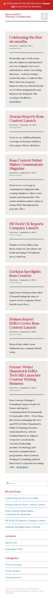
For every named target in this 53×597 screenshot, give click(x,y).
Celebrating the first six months (25, 39)
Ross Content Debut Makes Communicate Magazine (26, 164)
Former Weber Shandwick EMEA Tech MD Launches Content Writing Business (24, 375)
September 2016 (13, 549)
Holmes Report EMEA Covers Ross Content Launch (24, 323)
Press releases (15, 390)
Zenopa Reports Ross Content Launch (26, 118)
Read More (15, 101)
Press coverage (15, 175)
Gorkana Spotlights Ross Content (25, 273)
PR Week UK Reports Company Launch (26, 225)
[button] (44, 16)
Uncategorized (15, 48)
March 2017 (11, 542)
